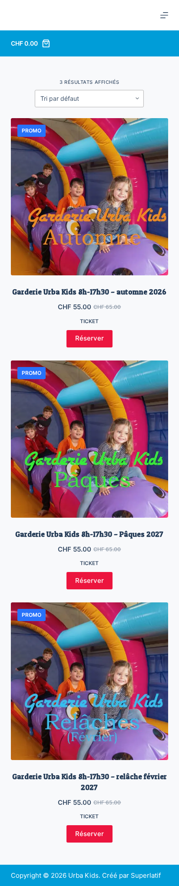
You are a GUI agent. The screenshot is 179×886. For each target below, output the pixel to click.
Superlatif (146, 875)
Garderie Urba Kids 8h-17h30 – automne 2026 (89, 291)
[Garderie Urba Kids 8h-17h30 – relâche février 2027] (90, 681)
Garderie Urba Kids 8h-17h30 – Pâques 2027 (89, 534)
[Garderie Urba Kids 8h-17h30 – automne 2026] (90, 197)
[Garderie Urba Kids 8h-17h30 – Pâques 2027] (90, 439)
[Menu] (164, 15)
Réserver (89, 338)
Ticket (89, 321)
